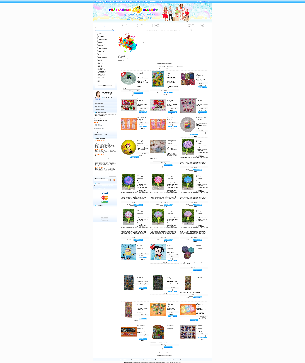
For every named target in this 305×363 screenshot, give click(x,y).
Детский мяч (140, 140)
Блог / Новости (174, 359)
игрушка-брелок (141, 325)
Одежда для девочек (99, 117)
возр (160, 66)
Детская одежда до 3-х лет (100, 120)
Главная (140, 42)
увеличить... (128, 85)
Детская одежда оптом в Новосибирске (103, 185)
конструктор (170, 325)
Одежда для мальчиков (99, 115)
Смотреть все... (112, 176)
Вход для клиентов (117, 1)
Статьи (98, 183)
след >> (167, 68)
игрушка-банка (200, 303)
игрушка (139, 245)
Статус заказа (153, 1)
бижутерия (97, 124)
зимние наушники (171, 140)
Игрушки (96, 122)
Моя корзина (202, 1)
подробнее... (140, 75)
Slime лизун (140, 72)
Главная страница (98, 1)
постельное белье (99, 128)
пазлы (96, 127)
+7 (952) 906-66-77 (108, 93)
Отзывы (160, 1)
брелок (139, 98)
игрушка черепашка (172, 303)
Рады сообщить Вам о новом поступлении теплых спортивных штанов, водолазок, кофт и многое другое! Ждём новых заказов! (105, 151)
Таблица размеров (99, 106)
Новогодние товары (98, 132)
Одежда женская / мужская (100, 134)
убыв (163, 66)
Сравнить (135, 94)
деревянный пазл (201, 117)
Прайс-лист (137, 1)
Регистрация (108, 1)
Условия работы (128, 1)
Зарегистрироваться (135, 359)
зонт (197, 140)
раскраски (97, 129)
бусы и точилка (171, 117)
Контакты (145, 1)
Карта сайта (178, 362)
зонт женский (98, 125)
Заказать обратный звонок (108, 94)
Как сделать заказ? (99, 109)
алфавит (169, 72)
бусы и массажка (142, 117)
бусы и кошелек (200, 98)
